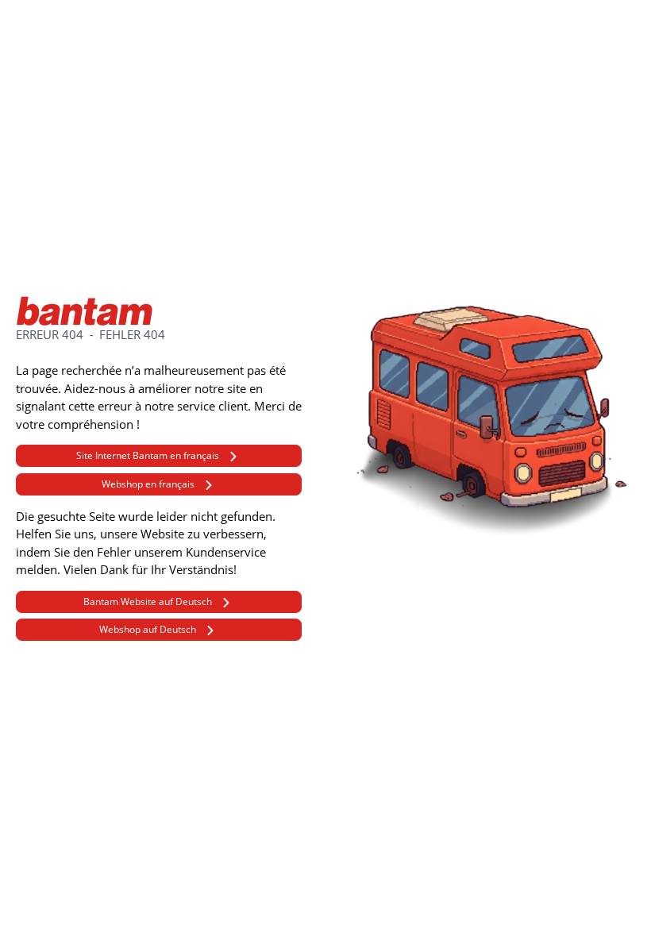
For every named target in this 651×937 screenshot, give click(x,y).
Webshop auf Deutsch (147, 629)
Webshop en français (148, 484)
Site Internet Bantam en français (147, 455)
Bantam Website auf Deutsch (147, 601)
